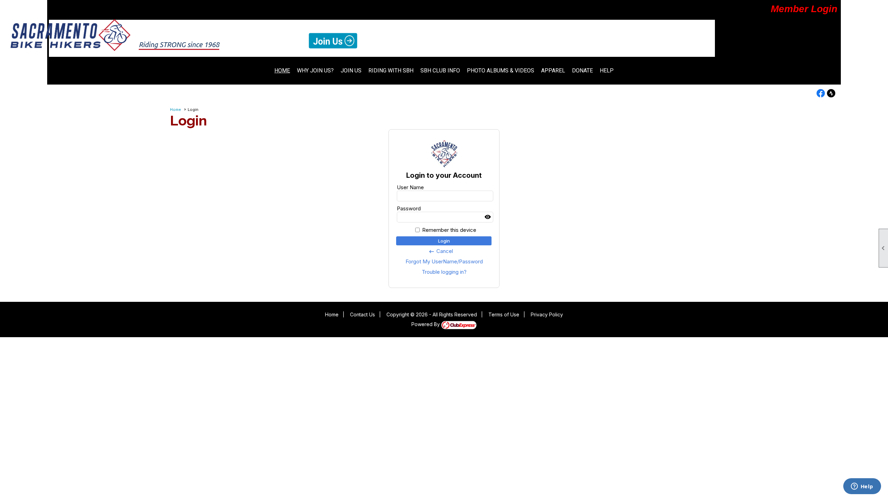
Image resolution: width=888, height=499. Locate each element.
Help (607, 70)
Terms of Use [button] (503, 314)
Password (409, 208)
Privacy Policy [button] (547, 314)
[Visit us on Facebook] (821, 93)
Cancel (440, 251)
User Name (410, 187)
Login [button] (444, 241)
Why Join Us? (315, 70)
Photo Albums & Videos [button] (500, 70)
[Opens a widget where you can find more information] (862, 487)
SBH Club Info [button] (440, 70)
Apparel (553, 70)
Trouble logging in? (444, 272)
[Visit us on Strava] (831, 93)
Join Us (351, 70)
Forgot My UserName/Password (444, 261)
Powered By (426, 324)
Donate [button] (582, 70)
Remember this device (449, 230)
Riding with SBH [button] (390, 70)
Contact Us (362, 314)
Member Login (804, 8)
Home (282, 70)
